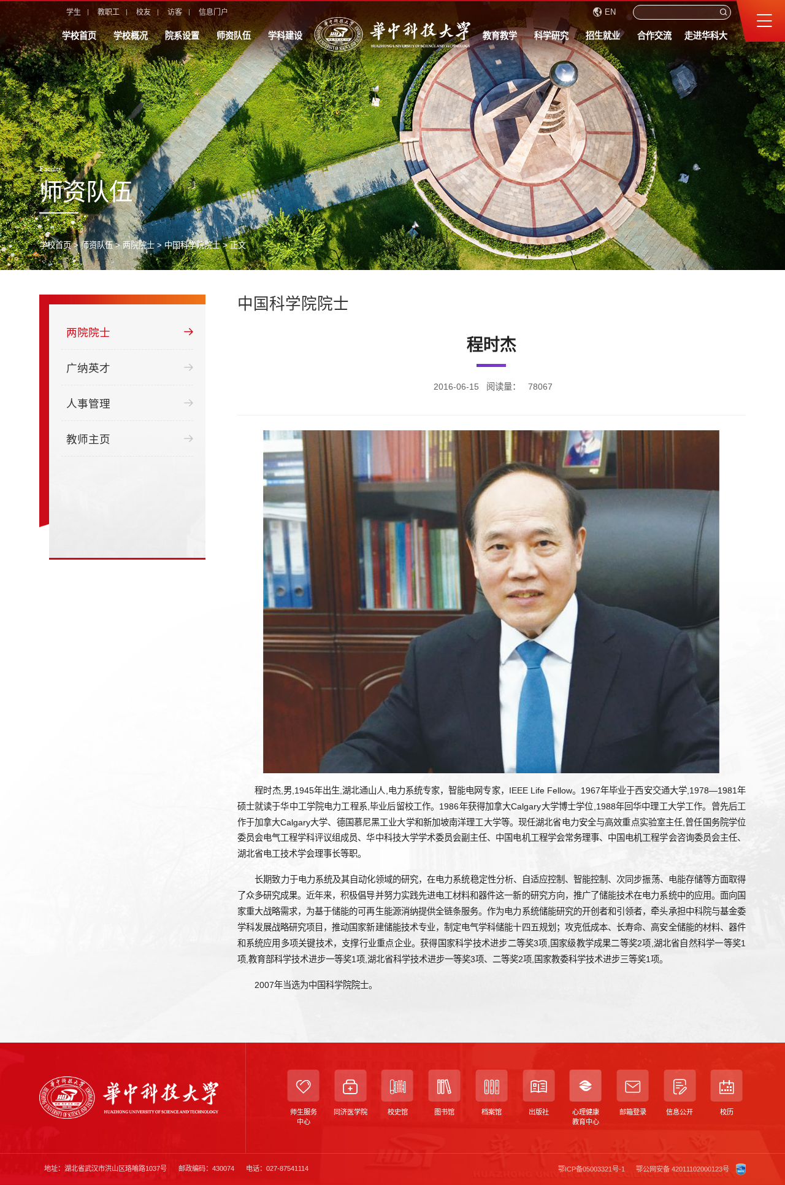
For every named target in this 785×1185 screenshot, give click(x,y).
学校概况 (130, 36)
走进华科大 (705, 36)
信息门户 (213, 12)
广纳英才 (88, 368)
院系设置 (182, 36)
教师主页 (88, 439)
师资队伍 (233, 36)
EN (610, 12)
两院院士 (139, 245)
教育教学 (500, 36)
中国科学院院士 (192, 245)
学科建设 (285, 36)
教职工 (109, 12)
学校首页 (79, 36)
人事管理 (88, 404)
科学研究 (551, 36)
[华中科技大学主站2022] (392, 34)
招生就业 (603, 36)
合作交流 (654, 36)
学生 (73, 12)
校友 (143, 12)
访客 (174, 12)
